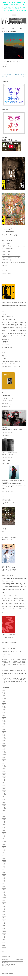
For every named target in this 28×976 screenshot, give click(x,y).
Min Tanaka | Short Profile (6, 245)
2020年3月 (4, 771)
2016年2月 (4, 838)
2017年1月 (4, 824)
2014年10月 (4, 861)
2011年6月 (4, 922)
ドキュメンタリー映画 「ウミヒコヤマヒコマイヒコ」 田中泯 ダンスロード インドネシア (8, 501)
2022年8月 (4, 741)
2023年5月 (4, 731)
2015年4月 (4, 853)
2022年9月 (4, 740)
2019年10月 (4, 779)
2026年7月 (4, 690)
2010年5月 (4, 942)
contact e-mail (4, 265)
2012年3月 (4, 908)
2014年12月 (4, 858)
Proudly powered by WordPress (7, 973)
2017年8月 (4, 813)
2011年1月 (4, 930)
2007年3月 (4, 945)
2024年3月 (4, 717)
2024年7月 (4, 712)
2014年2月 (4, 874)
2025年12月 (4, 695)
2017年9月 (4, 811)
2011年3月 (4, 926)
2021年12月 (4, 751)
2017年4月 (4, 819)
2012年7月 (4, 902)
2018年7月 (4, 799)
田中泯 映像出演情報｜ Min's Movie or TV (12, 961)
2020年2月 (4, 773)
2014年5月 (4, 869)
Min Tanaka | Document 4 (6, 254)
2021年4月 (4, 762)
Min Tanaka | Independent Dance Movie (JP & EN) (11, 256)
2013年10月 (4, 880)
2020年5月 (4, 769)
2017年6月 (4, 816)
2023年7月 (4, 727)
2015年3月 (4, 855)
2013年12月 (4, 877)
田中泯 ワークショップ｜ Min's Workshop (12, 958)
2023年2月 (4, 732)
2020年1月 (4, 774)
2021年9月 (4, 755)
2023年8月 (4, 726)
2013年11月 (4, 878)
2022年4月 (4, 746)
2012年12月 (4, 894)
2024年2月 (4, 718)
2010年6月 (4, 940)
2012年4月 (4, 906)
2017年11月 (4, 808)
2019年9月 (4, 780)
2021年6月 (4, 759)
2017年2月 (4, 822)
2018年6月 (4, 801)
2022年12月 (4, 735)
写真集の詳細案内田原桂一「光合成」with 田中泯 (11, 366)
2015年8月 (4, 847)
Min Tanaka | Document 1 (6, 249)
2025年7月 (4, 701)
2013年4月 (4, 888)
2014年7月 (4, 866)
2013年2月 (4, 891)
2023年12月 (4, 721)
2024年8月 (4, 710)
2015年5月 (4, 852)
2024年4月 (4, 715)
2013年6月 (4, 886)
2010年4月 (4, 944)
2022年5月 (4, 745)
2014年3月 (4, 872)
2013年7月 (4, 884)
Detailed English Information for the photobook (10, 398)
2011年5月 (4, 923)
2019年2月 (4, 790)
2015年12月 (4, 841)
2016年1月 (4, 839)
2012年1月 (4, 911)
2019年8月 (4, 782)
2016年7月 (4, 830)
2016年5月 (4, 833)
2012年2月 (4, 909)
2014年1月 (4, 875)
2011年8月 (4, 919)
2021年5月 (4, 760)
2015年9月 (4, 846)
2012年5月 (4, 905)
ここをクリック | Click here (7, 273)
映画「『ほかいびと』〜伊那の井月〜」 (9, 537)
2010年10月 (4, 934)
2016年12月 (4, 825)
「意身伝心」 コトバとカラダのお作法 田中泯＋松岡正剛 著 (6, 405)
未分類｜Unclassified (6, 956)
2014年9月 (4, 863)
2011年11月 (4, 914)
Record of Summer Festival (7, 260)
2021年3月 (4, 763)
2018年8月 (4, 797)
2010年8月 (4, 937)
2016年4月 (4, 835)
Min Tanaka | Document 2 (6, 251)
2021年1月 (4, 765)
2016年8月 (4, 829)
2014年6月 (4, 867)
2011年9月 (4, 917)
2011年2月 (4, 928)
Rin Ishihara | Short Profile (6, 259)
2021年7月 (4, 757)
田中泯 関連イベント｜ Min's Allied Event (11, 962)
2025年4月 (4, 703)
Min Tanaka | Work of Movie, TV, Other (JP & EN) (11, 257)
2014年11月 (4, 860)
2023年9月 (4, 724)
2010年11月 (4, 933)
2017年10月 (4, 810)
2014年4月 (4, 870)
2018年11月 (4, 793)
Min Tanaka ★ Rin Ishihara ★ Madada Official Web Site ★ (14, 3)
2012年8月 (4, 900)
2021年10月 (4, 754)
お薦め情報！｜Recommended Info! (8, 954)
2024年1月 (4, 720)
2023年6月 (4, 729)
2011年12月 (4, 912)
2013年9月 (4, 881)
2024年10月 (4, 709)
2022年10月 (4, 738)
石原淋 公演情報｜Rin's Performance (8, 964)
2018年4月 (4, 804)
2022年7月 (4, 743)
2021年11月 (4, 752)
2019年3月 (4, 788)
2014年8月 (4, 864)
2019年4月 (4, 787)
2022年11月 (4, 737)
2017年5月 (4, 818)
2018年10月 (4, 794)
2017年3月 (4, 821)
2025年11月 (4, 696)
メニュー (14, 15)
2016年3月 (4, 836)
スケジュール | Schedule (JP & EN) (8, 243)
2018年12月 (4, 791)
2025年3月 (4, 704)
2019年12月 (4, 776)
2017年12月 (4, 807)
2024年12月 (4, 706)
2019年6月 (4, 783)
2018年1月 (4, 805)
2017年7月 (4, 815)
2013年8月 (4, 883)
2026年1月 (4, 693)
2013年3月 (4, 889)
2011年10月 (4, 916)
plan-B (3, 302)
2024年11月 (4, 707)
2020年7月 (4, 768)
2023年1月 (4, 734)
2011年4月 (4, 925)
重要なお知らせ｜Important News (12, 64)
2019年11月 (4, 777)
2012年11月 (4, 895)
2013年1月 (4, 892)
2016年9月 (4, 827)
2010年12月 (4, 931)
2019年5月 (4, 785)
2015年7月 (4, 849)
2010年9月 (4, 936)
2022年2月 (4, 749)
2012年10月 (4, 897)
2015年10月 (4, 844)
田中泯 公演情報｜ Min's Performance (12, 959)
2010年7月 (4, 939)
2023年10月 (4, 723)
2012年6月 (4, 903)
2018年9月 (4, 796)
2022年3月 (4, 748)
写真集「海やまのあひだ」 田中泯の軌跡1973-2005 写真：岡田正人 (7, 437)
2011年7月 (4, 920)
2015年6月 (4, 850)
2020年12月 (4, 766)
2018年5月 (4, 802)
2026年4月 (4, 692)
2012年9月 (4, 898)
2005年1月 (4, 947)
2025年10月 (4, 698)
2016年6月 (4, 832)
